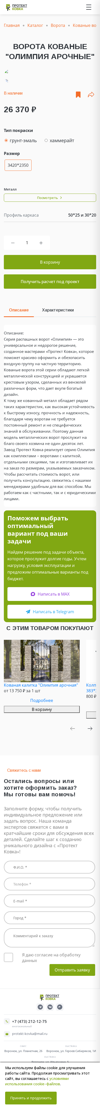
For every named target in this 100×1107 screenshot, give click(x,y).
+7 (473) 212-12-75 (29, 1021)
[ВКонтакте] (50, 1007)
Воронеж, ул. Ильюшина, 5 (50, 1062)
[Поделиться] (91, 95)
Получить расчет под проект (50, 281)
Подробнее (41, 700)
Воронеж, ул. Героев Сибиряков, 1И (71, 1051)
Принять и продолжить (31, 1097)
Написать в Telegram (53, 611)
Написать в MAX (53, 594)
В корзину (50, 262)
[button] (72, 728)
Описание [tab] (19, 310)
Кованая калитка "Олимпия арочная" (41, 685)
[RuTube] (60, 1007)
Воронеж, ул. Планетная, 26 (23, 1051)
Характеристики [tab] (58, 310)
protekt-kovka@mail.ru (29, 1033)
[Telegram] (40, 1007)
